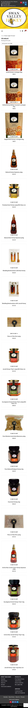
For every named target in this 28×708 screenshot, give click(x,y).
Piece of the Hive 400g (14, 534)
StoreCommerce (23, 705)
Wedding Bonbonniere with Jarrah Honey (14, 303)
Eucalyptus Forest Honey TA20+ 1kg (14, 602)
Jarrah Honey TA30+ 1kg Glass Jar (14, 667)
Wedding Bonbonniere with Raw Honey (14, 270)
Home (2, 35)
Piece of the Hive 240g (14, 336)
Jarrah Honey (18, 680)
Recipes (3, 684)
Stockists (3, 679)
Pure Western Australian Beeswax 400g (14, 436)
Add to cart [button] (15, 69)
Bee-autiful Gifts (18, 684)
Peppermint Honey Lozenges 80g (14, 139)
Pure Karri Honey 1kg (14, 502)
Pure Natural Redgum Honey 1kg (14, 469)
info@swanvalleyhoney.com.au (9, 5)
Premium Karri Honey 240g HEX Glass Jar (14, 205)
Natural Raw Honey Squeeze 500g (14, 237)
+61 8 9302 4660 (6, 4)
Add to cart (13, 102)
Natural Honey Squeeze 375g (14, 172)
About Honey (4, 680)
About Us (3, 682)
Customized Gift (18, 691)
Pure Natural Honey (19, 679)
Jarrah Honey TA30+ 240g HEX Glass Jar (14, 369)
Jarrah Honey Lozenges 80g (14, 72)
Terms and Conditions (6, 686)
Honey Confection (19, 682)
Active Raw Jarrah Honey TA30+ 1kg (14, 634)
